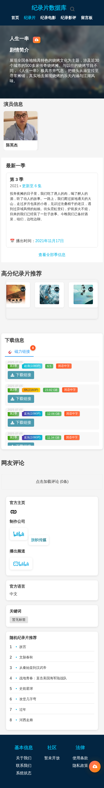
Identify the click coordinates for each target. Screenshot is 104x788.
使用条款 (80, 758)
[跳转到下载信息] (95, 766)
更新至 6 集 (32, 186)
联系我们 (23, 765)
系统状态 (23, 773)
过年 (22, 709)
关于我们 (23, 758)
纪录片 (30, 18)
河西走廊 (26, 720)
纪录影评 (68, 18)
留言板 (87, 18)
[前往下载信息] (36, 40)
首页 (15, 18)
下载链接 (23, 375)
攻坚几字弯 (27, 699)
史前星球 (26, 689)
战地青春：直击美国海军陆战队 (43, 678)
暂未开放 (52, 758)
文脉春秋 (26, 657)
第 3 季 (16, 179)
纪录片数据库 (49, 7)
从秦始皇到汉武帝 (32, 668)
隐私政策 (80, 765)
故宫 (22, 647)
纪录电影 (48, 18)
